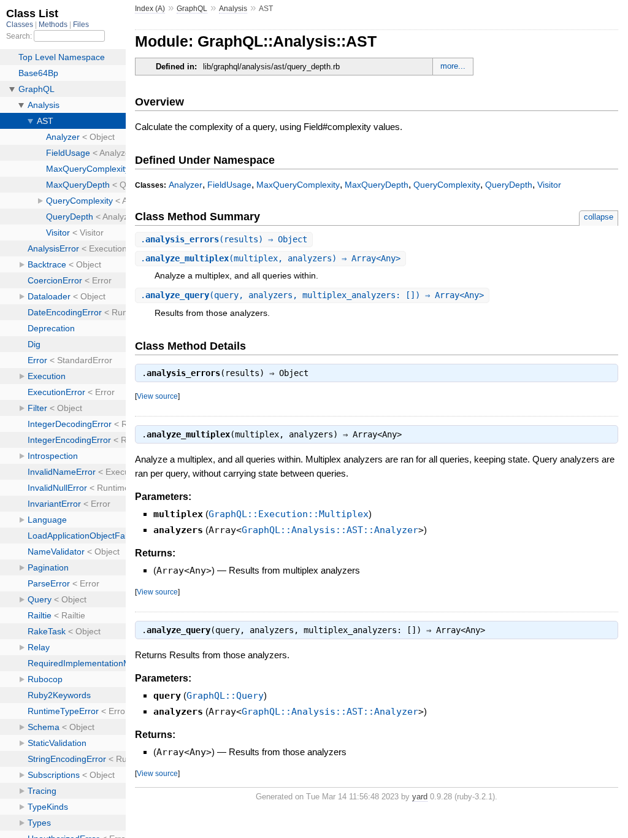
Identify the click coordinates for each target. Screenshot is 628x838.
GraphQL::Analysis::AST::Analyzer (330, 530)
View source (157, 396)
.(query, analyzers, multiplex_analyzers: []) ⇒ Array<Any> (312, 295)
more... (452, 66)
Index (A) (150, 8)
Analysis (233, 8)
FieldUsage (229, 185)
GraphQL (192, 8)
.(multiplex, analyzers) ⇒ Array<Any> (270, 258)
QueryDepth (508, 185)
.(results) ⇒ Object (223, 239)
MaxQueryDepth (376, 185)
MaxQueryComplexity (298, 185)
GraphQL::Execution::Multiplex (289, 514)
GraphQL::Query (225, 695)
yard (419, 796)
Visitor (549, 185)
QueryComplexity (446, 185)
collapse (598, 216)
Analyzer (185, 185)
